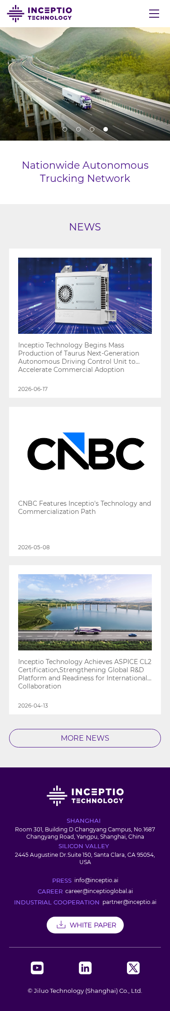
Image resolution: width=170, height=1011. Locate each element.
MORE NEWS (85, 738)
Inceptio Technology (39, 13)
